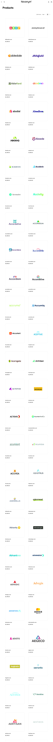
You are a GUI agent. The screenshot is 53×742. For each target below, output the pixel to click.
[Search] (4, 2)
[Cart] (51, 2)
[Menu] (1, 1)
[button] (43, 14)
